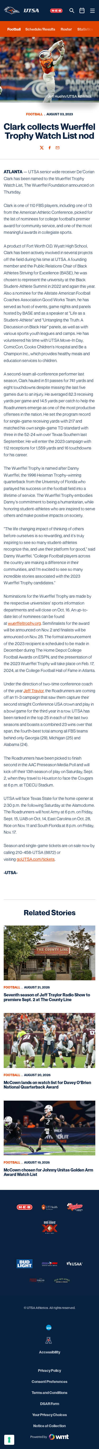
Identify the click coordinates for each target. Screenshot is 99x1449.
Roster (66, 29)
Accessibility (49, 1351)
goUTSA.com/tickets (36, 859)
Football (34, 114)
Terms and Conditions (49, 1392)
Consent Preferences (49, 1381)
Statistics (85, 29)
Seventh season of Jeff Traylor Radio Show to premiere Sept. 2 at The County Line (47, 997)
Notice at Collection (49, 1425)
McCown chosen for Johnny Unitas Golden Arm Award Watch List (48, 1172)
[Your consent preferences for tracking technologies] (9, 1440)
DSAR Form (49, 1403)
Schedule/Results (40, 29)
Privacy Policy (49, 1370)
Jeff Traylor (33, 690)
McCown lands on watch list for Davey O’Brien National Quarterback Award (47, 1085)
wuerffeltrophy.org (24, 623)
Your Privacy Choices (49, 1414)
